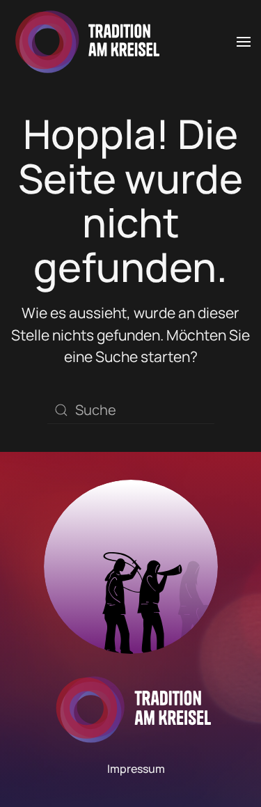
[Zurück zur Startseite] (84, 41)
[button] (244, 41)
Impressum (136, 768)
